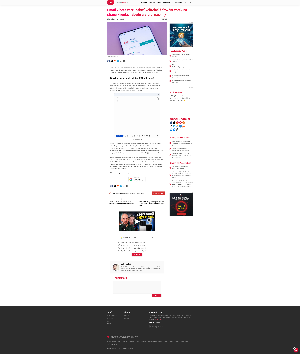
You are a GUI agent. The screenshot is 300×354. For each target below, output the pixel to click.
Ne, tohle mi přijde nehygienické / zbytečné (134, 251)
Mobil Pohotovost (112, 315)
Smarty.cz (110, 318)
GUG (108, 321)
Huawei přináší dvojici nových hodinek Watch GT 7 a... (182, 60)
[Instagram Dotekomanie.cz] (177, 122)
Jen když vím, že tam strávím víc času (133, 245)
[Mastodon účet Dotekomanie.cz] (180, 126)
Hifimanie (126, 315)
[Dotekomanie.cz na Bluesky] (174, 129)
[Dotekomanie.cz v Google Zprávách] (177, 126)
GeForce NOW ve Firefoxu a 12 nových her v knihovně (180, 167)
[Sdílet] (108, 61)
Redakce (131, 341)
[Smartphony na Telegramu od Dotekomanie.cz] (174, 126)
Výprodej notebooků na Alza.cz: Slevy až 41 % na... (182, 76)
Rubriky (159, 2)
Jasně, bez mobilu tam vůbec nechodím (133, 242)
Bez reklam (144, 2)
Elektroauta (178, 2)
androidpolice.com (120, 173)
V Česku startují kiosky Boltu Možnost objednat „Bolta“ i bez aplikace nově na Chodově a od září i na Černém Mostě (182, 174)
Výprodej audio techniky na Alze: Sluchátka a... (181, 55)
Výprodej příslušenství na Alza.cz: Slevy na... (181, 81)
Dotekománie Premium (114, 341)
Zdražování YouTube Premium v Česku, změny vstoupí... (181, 66)
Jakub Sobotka (111, 19)
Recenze (152, 2)
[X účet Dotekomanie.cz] (174, 122)
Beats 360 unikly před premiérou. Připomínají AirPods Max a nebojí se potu (182, 143)
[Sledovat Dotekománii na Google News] (137, 179)
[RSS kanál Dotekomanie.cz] (183, 122)
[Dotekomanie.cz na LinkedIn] (171, 129)
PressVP (126, 321)
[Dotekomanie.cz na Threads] (177, 129)
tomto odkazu (122, 169)
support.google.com (132, 173)
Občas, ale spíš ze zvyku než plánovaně (133, 248)
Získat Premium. (159, 319)
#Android (164, 19)
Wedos (109, 324)
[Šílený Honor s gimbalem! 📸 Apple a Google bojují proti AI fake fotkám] (137, 221)
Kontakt (143, 341)
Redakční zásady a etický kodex (179, 341)
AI (172, 2)
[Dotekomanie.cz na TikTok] (171, 126)
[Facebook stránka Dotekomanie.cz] (171, 122)
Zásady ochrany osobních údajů (157, 341)
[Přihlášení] (186, 2)
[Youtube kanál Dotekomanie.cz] (180, 122)
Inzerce (124, 341)
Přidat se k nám (158, 193)
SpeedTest (166, 2)
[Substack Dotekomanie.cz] (183, 126)
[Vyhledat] (190, 2)
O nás (137, 341)
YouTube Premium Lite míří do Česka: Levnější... (182, 71)
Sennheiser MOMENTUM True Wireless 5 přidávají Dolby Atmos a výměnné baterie (181, 155)
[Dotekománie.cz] (117, 2)
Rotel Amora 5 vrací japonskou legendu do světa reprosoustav (180, 149)
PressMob (126, 318)
